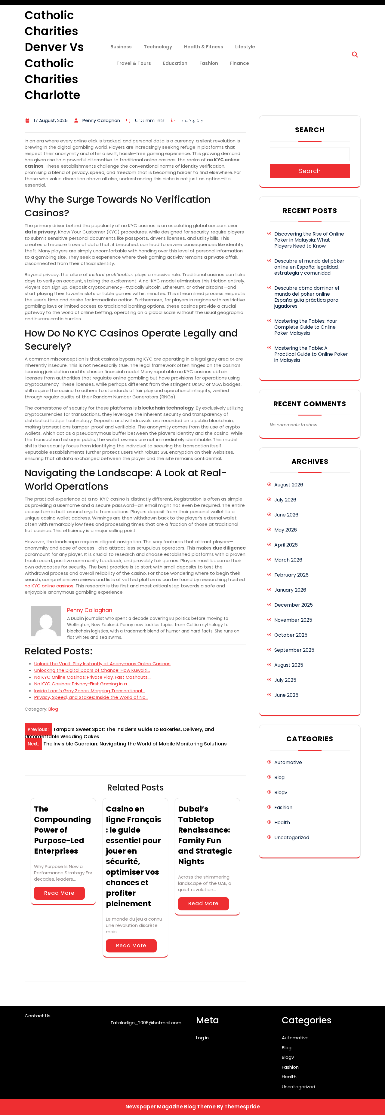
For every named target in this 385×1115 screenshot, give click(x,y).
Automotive (288, 762)
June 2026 (286, 514)
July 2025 (285, 680)
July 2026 (285, 499)
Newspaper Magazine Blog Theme (170, 1106)
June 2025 (286, 695)
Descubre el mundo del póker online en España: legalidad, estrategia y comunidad (309, 266)
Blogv (280, 792)
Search (310, 130)
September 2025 (294, 650)
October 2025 (290, 635)
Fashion (208, 63)
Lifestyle (245, 47)
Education (175, 63)
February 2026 (291, 574)
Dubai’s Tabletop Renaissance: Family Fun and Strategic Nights (205, 835)
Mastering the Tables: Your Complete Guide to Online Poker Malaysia (305, 327)
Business (121, 47)
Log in (202, 1037)
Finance (239, 63)
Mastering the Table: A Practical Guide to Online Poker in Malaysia (311, 354)
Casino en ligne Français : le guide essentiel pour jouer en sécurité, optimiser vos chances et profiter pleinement (133, 856)
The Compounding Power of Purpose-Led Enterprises (62, 830)
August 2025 (288, 665)
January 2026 (290, 589)
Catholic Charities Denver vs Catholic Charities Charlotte (54, 55)
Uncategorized (291, 837)
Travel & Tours (133, 63)
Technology (158, 47)
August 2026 (288, 484)
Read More (59, 893)
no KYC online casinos (49, 586)
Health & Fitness (203, 47)
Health (282, 822)
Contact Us (38, 1016)
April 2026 (286, 544)
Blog (53, 709)
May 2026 (285, 529)
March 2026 (288, 559)
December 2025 (293, 605)
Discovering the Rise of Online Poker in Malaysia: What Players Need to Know (309, 239)
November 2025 (293, 620)
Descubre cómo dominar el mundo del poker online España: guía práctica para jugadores (306, 297)
